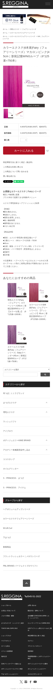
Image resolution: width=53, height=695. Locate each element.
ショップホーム (6, 605)
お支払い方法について (8, 610)
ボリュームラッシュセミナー (37, 669)
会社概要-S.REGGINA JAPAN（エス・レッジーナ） (38, 617)
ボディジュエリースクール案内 (38, 663)
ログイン (30, 641)
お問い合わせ (32, 605)
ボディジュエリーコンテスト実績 (12, 669)
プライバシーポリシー (35, 646)
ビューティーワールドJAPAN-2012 (39, 623)
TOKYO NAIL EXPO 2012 (9, 628)
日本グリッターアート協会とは (11, 663)
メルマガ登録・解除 (7, 616)
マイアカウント (6, 641)
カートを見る (5, 646)
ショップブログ (6, 635)
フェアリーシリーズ (29, 29)
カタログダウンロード (35, 674)
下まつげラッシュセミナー (9, 674)
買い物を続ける (9, 176)
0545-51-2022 (34, 596)
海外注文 (4, 656)
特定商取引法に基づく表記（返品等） (18, 162)
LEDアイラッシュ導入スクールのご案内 (40, 629)
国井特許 (30, 651)
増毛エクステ (14, 29)
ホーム (5, 29)
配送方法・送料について (35, 610)
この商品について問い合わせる (15, 171)
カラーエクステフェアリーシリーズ (22, 33)
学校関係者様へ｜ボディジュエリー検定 (39, 657)
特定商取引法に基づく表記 (36, 635)
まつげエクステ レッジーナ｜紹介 (12, 623)
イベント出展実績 (7, 651)
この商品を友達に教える (13, 167)
